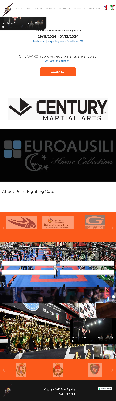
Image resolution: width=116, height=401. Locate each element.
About (38, 8)
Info (28, 8)
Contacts (79, 8)
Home (18, 8)
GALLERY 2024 (58, 71)
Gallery (50, 8)
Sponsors (64, 8)
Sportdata (94, 8)
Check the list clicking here (58, 61)
